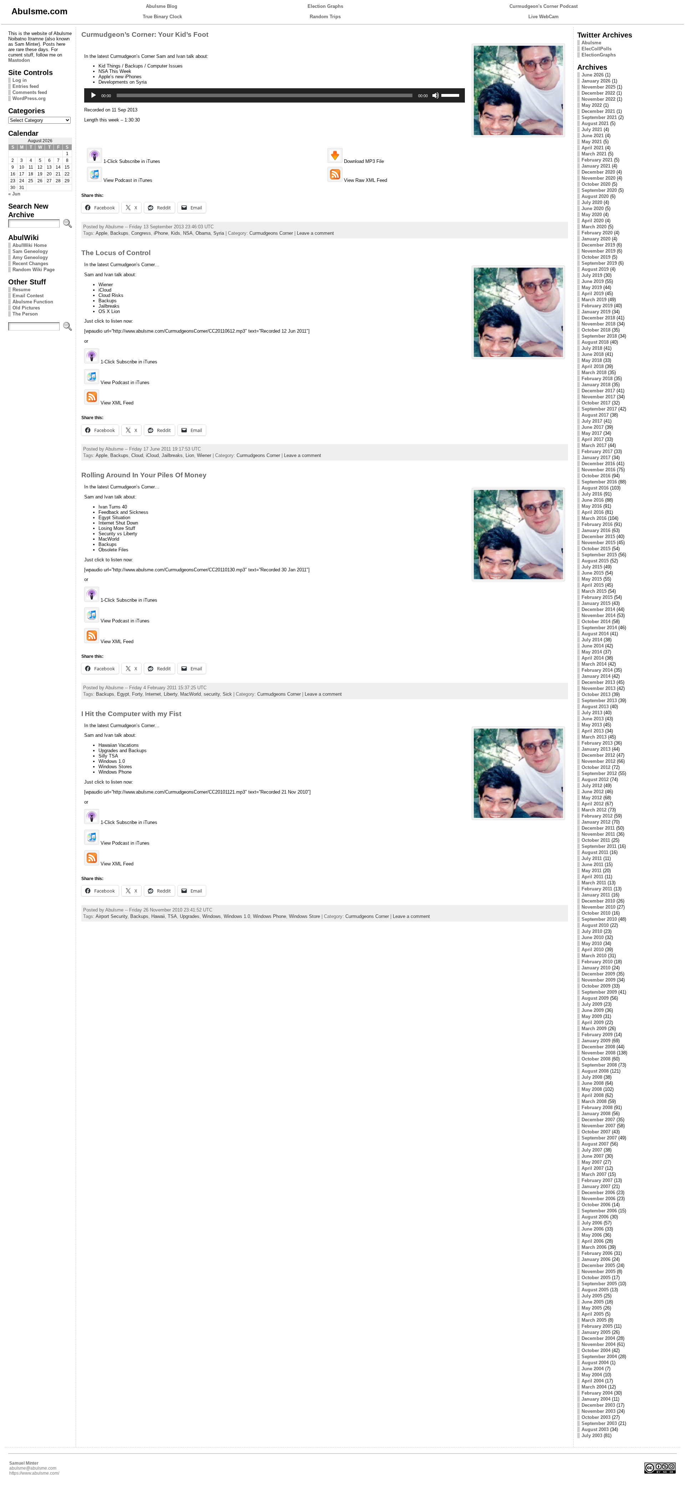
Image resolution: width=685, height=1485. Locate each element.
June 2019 (593, 281)
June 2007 (593, 1156)
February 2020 (597, 232)
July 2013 (592, 712)
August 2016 (595, 488)
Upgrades (189, 916)
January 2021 (596, 166)
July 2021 (592, 129)
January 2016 (596, 530)
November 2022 (598, 99)
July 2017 (592, 421)
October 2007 (596, 1131)
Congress (141, 233)
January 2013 (596, 749)
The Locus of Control (116, 253)
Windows (211, 916)
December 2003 (598, 1405)
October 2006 (596, 1204)
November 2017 (598, 396)
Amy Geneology (30, 257)
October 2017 (596, 403)
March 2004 (594, 1387)
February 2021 (597, 160)
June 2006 (593, 1229)
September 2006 (599, 1210)
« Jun (14, 194)
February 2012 (597, 816)
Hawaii (158, 916)
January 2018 (596, 384)
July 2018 (592, 348)
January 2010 (596, 967)
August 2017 (595, 415)
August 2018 (595, 342)
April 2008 (593, 1095)
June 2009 (593, 1010)
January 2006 (596, 1259)
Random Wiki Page (33, 269)
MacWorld (190, 694)
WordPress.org (29, 98)
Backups (119, 233)
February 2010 (597, 961)
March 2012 (594, 810)
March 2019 (594, 299)
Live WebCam (543, 16)
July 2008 (592, 1077)
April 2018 (593, 366)
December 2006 (598, 1192)
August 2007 (595, 1144)
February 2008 (597, 1107)
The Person (25, 314)
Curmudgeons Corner (271, 233)
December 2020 (598, 172)
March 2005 (594, 1320)
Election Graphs (325, 6)
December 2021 (598, 111)
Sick (227, 694)
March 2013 (594, 737)
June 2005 (593, 1302)
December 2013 (598, 682)
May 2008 (592, 1089)
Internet (153, 694)
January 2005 (596, 1332)
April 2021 (593, 147)
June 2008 (593, 1083)
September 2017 (599, 409)
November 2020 (598, 178)
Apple (101, 233)
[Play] (93, 95)
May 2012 (592, 797)
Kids (175, 233)
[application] (274, 95)
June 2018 (593, 354)
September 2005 (599, 1283)
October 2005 (596, 1277)
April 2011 (592, 876)
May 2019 (592, 287)
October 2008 (596, 1059)
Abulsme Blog (161, 6)
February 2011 (597, 889)
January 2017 (596, 457)
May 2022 (592, 105)
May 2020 (592, 214)
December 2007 (598, 1119)
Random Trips (325, 16)
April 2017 (593, 439)
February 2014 (597, 670)
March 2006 (594, 1247)
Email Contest (28, 295)
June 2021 (593, 135)
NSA (188, 233)
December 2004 (598, 1338)
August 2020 (595, 196)
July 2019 (592, 275)
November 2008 (598, 1053)
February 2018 (597, 378)
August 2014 (595, 633)
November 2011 (598, 834)
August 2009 (595, 998)
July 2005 (592, 1295)
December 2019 (598, 245)
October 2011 (596, 840)
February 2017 (597, 451)
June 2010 (593, 937)
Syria (218, 233)
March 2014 (594, 664)
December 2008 (598, 1046)
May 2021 (592, 141)
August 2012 (595, 779)
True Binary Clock (162, 16)
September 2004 (599, 1356)
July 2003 (592, 1435)
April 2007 (593, 1168)
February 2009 (597, 1034)
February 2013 (597, 743)
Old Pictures (26, 308)
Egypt (123, 694)
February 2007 (597, 1180)
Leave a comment (315, 233)
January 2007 (596, 1186)
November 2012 (598, 761)
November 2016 (598, 469)
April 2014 (593, 658)
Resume (21, 289)
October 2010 (596, 913)
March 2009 (594, 1028)
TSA (172, 916)
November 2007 (598, 1125)
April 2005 (593, 1314)
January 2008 (596, 1113)
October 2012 (596, 767)
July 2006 (592, 1223)
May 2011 (592, 870)
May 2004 (592, 1374)
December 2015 (598, 536)
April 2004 (593, 1381)
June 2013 (593, 718)
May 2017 (592, 433)
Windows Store (304, 916)
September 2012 (599, 773)
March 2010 (594, 955)
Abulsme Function (32, 301)
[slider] (451, 94)
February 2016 (597, 524)
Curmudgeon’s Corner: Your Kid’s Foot (144, 34)
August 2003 (595, 1429)
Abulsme (591, 42)
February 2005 (597, 1326)
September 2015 (599, 554)
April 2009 (593, 1022)
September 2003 (599, 1423)
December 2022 (598, 93)
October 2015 (596, 548)
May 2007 (592, 1162)
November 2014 (598, 615)
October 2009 (596, 986)
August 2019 (595, 269)
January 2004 (596, 1399)
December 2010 (598, 901)
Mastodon (19, 60)
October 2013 (596, 694)
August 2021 (595, 123)
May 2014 (592, 652)
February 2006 (597, 1253)
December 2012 (598, 755)
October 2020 (596, 184)
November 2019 (598, 251)
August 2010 (595, 925)
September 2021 (599, 117)
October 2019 (596, 257)
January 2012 (596, 822)
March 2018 (594, 372)
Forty (137, 694)
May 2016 (592, 506)
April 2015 (593, 585)
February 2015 (597, 597)
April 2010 (593, 949)
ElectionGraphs (599, 55)
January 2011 (596, 895)
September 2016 (599, 482)
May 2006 (592, 1235)
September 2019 (599, 263)
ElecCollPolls (597, 48)
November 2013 (598, 688)
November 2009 (598, 980)
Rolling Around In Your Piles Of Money (144, 475)
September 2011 (599, 846)
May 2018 (592, 360)
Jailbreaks (172, 455)
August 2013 (595, 706)
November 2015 (598, 542)
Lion (190, 455)
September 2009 (599, 992)
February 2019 (597, 305)
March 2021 (594, 154)
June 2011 (592, 864)
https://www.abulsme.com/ (34, 1473)
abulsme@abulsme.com (32, 1468)
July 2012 (592, 785)
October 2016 (596, 475)
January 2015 (596, 603)
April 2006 (593, 1241)
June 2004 (593, 1368)
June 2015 (593, 573)
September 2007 (599, 1138)
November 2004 (598, 1344)
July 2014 (592, 639)
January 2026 (596, 81)
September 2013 (599, 700)
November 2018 (598, 324)
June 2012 (593, 791)
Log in (19, 80)
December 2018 (598, 318)
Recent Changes (30, 263)
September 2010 (599, 919)
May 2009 (592, 1016)
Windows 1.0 (237, 916)
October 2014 (596, 621)
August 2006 (595, 1217)
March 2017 (594, 445)
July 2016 (592, 494)
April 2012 (593, 803)
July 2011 (592, 858)
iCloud (152, 455)
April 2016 (593, 512)
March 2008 (594, 1101)
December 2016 (598, 463)
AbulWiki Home (29, 245)
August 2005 (595, 1289)
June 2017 (593, 427)
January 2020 (596, 239)
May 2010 (592, 943)
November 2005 (598, 1271)
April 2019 (593, 293)
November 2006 (598, 1198)
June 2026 (593, 75)
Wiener (204, 455)
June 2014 (593, 646)
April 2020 (593, 220)
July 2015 (592, 567)
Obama (203, 233)
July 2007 (592, 1150)
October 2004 (596, 1350)
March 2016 (594, 518)
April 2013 (593, 731)
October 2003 (596, 1417)
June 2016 (593, 500)
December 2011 (598, 828)
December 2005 (598, 1265)
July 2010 (592, 931)
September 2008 (599, 1065)
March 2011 (594, 882)
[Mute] (435, 95)
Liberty (170, 694)
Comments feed (29, 92)
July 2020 (592, 202)
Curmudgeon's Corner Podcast (543, 6)
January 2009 (596, 1040)
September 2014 (599, 627)
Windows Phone (269, 916)
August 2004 (595, 1362)
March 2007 (594, 1174)
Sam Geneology (30, 251)
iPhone (161, 233)
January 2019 (596, 311)
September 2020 (599, 190)
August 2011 (595, 852)
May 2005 (592, 1308)
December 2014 (598, 609)
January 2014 (596, 676)
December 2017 (598, 390)
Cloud (137, 455)
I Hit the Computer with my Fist (131, 713)
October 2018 (596, 330)
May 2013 (592, 724)
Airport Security (111, 916)
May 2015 (592, 579)
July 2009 (592, 1004)
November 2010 (598, 907)
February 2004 (597, 1393)
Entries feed (25, 86)
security (212, 694)
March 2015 (594, 591)
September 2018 (599, 336)
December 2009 (598, 974)
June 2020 (593, 208)
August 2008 (595, 1071)
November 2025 (598, 87)
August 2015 (595, 560)
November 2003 (598, 1411)
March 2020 (594, 226)
